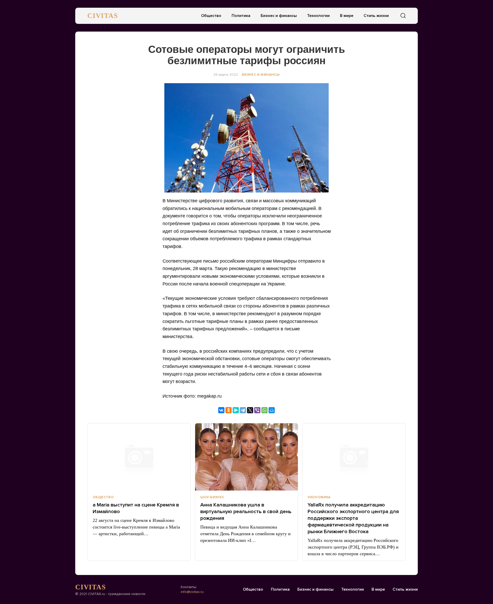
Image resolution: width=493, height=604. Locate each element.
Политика (241, 15)
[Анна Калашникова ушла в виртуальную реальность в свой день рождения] (246, 457)
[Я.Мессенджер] (236, 410)
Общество (211, 15)
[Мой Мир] (272, 410)
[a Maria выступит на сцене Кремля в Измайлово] (139, 457)
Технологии (318, 15)
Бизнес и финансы (279, 15)
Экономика (319, 497)
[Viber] (257, 410)
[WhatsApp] (264, 410)
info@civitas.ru (192, 592)
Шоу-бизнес (212, 497)
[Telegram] (243, 410)
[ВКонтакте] (221, 410)
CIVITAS (102, 16)
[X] (250, 410)
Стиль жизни (376, 15)
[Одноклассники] (228, 410)
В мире (346, 15)
